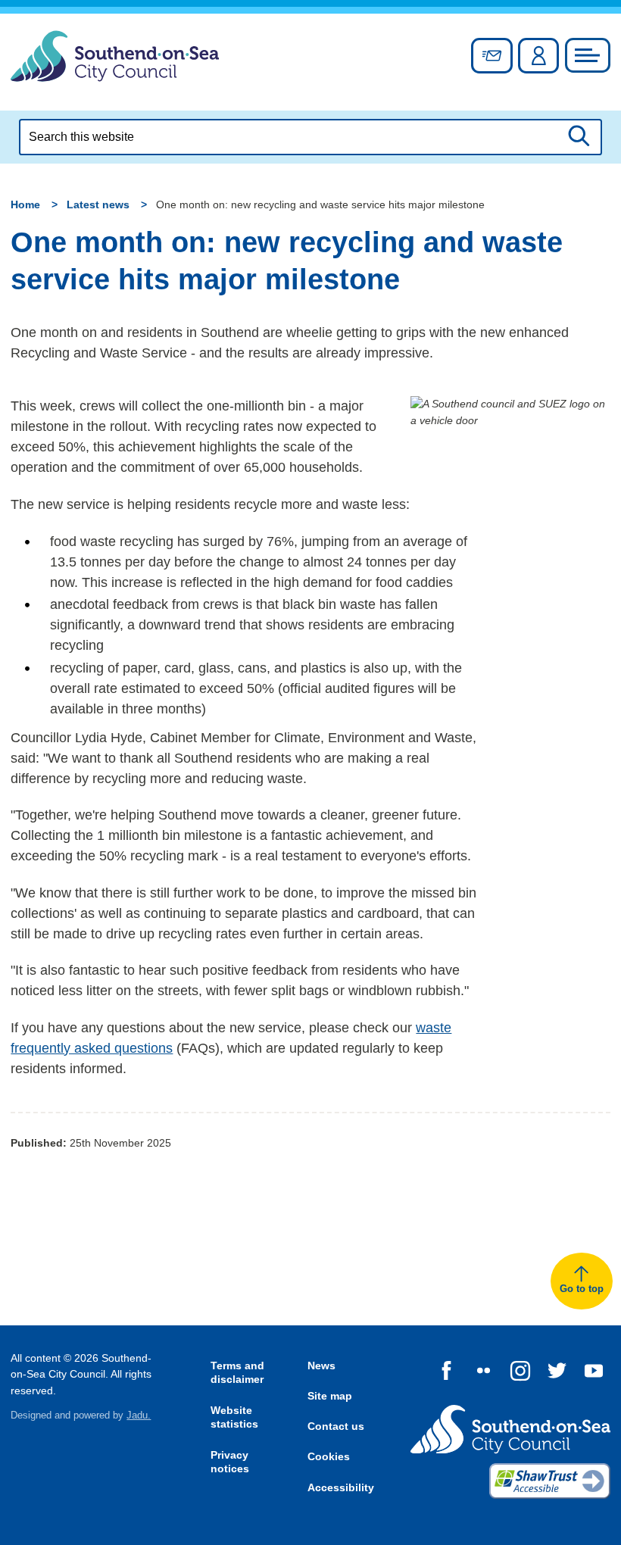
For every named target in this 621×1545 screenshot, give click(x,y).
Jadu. (138, 1415)
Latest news (98, 204)
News (321, 1365)
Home (25, 204)
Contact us (335, 1426)
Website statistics (234, 1417)
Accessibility (340, 1487)
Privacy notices (230, 1462)
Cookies (328, 1456)
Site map (329, 1396)
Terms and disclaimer (237, 1372)
